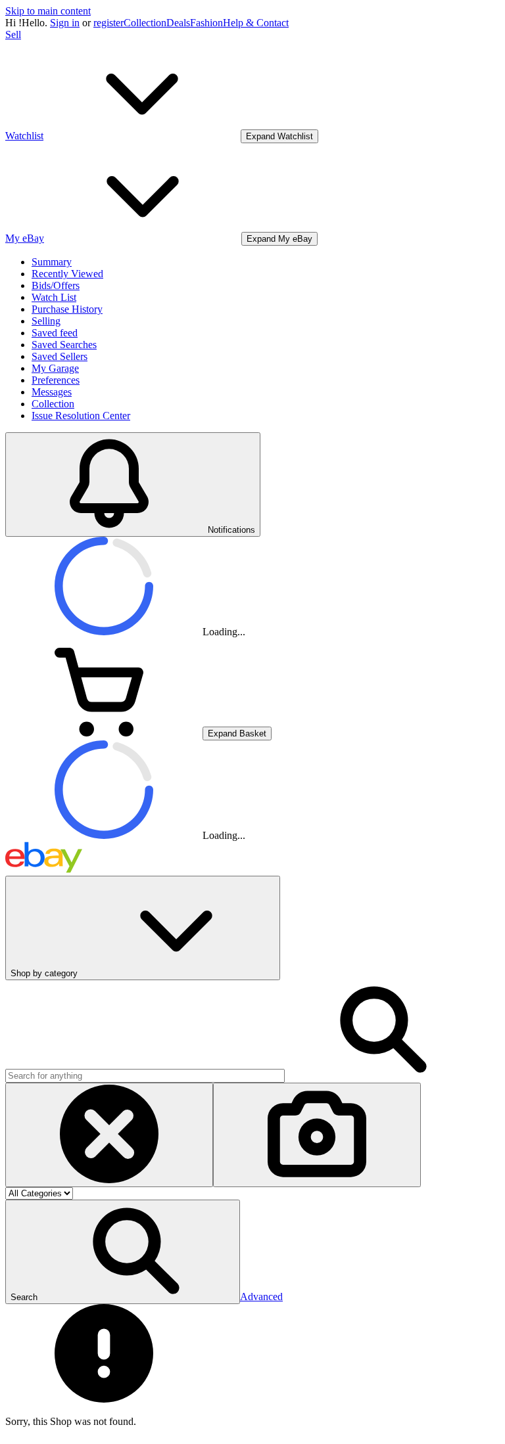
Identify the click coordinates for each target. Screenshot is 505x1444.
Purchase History (67, 309)
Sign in (65, 22)
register (108, 22)
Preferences (56, 380)
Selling (46, 321)
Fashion (206, 22)
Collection (145, 22)
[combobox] (145, 1076)
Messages (52, 391)
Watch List (54, 297)
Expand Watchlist (279, 136)
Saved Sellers (59, 356)
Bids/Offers (56, 285)
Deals (178, 22)
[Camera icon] (317, 1135)
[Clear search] (109, 1135)
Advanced (261, 1296)
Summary (52, 261)
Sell (13, 34)
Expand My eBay (279, 239)
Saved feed (55, 332)
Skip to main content (48, 10)
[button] (122, 1252)
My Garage (55, 368)
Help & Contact (256, 22)
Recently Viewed (67, 273)
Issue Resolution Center (81, 415)
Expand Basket (237, 733)
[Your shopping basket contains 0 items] (104, 732)
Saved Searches (64, 344)
